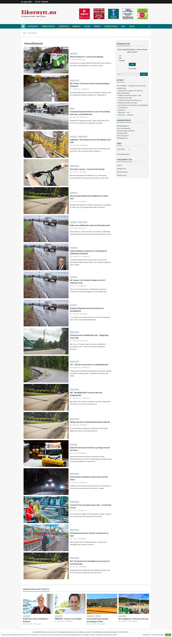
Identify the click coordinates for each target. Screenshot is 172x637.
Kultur (131, 26)
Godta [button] (168, 634)
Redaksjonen (86, 89)
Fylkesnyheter (64, 26)
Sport (123, 26)
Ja (120, 56)
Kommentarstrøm (122, 172)
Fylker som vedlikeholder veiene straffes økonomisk (90, 225)
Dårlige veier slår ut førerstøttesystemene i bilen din (90, 422)
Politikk (87, 26)
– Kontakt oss (121, 110)
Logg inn (119, 165)
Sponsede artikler (110, 26)
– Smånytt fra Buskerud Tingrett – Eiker (129, 95)
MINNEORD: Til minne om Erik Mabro (68, 619)
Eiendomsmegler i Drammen (126, 131)
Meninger (97, 26)
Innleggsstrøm (121, 168)
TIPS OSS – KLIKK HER (41, 1)
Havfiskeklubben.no (123, 126)
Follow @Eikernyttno (123, 154)
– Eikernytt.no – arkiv (123, 112)
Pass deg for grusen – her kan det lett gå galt (87, 169)
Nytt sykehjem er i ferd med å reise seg (133, 619)
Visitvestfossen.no (123, 136)
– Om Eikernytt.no (122, 107)
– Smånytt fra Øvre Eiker (124, 98)
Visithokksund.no (122, 133)
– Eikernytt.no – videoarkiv (125, 115)
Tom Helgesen (101, 624)
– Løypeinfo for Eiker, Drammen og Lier (129, 100)
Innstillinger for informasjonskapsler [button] (153, 635)
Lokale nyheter (32, 26)
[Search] (149, 26)
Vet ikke (122, 60)
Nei (120, 58)
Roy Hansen (82, 59)
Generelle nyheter (48, 26)
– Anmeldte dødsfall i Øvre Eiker (127, 103)
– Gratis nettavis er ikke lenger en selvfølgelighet (132, 105)
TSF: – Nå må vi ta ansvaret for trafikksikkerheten (89, 364)
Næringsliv (76, 26)
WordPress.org (121, 175)
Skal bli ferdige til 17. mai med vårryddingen (86, 56)
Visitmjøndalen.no (122, 138)
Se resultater (132, 68)
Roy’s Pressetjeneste (123, 128)
